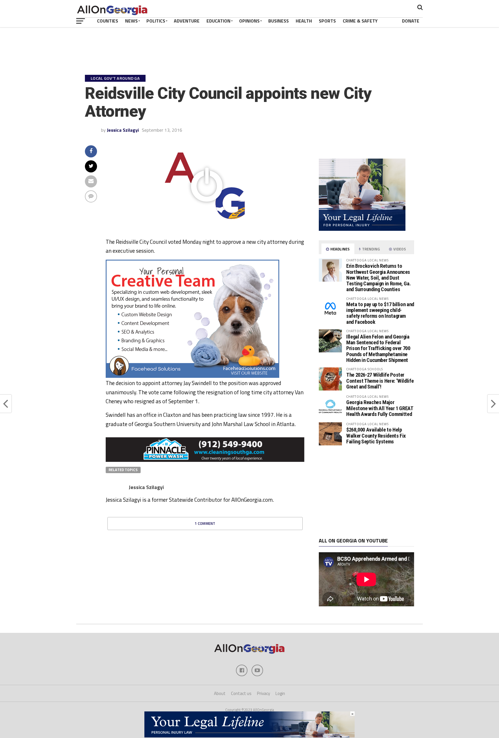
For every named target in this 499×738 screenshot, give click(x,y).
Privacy (263, 693)
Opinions (249, 20)
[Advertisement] (366, 492)
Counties (107, 20)
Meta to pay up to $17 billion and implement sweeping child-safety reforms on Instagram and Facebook (380, 313)
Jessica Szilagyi (123, 130)
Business (278, 20)
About (220, 693)
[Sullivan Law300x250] (362, 229)
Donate (410, 20)
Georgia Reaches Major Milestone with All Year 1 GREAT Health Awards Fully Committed (379, 408)
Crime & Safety (360, 20)
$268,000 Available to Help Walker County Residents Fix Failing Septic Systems (376, 435)
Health (304, 20)
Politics (155, 20)
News (131, 20)
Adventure (187, 20)
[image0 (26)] (192, 376)
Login (280, 693)
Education (218, 20)
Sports (327, 20)
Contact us (241, 693)
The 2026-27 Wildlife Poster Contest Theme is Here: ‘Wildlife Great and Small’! (380, 380)
